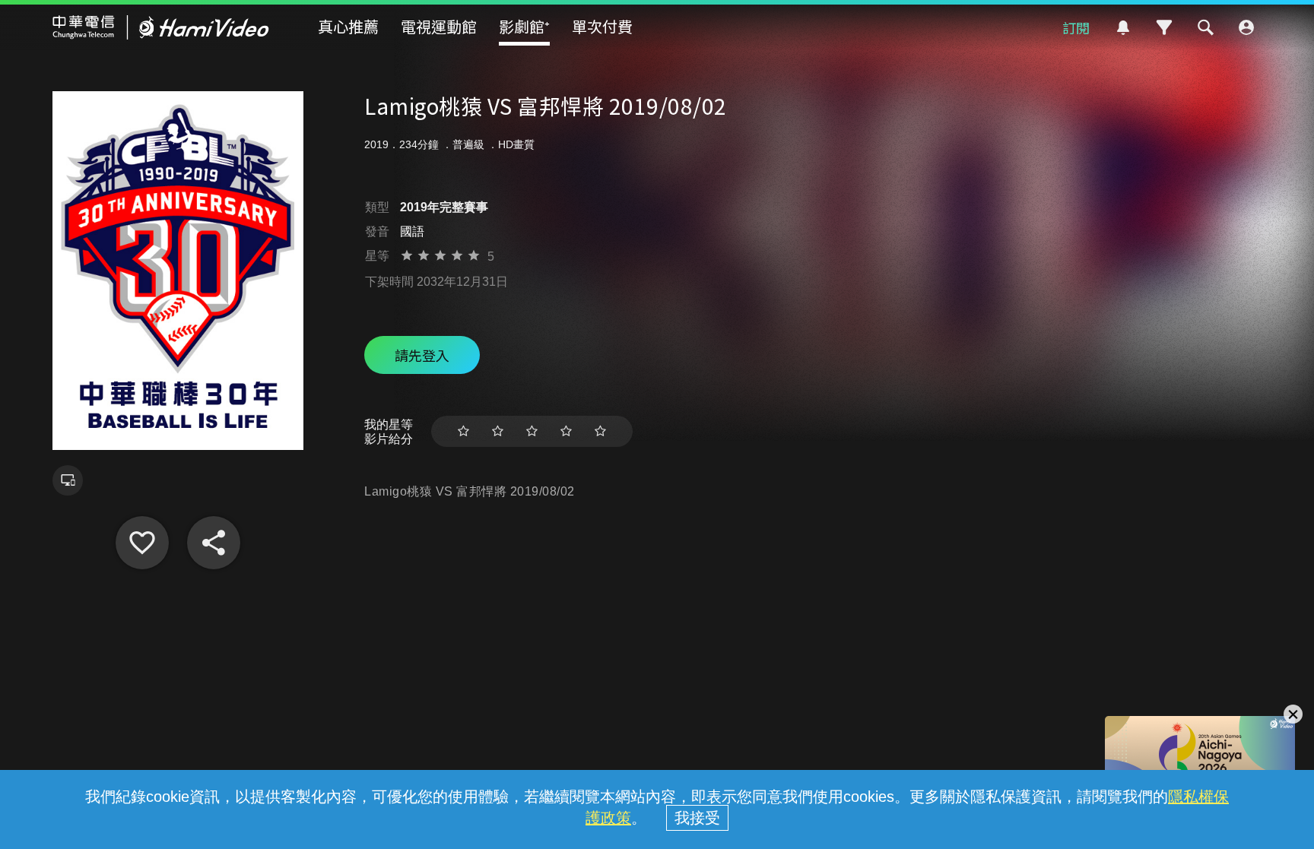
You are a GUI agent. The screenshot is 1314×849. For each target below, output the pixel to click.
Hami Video (160, 27)
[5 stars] (600, 431)
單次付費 (602, 26)
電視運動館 (439, 26)
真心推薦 (348, 26)
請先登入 (422, 355)
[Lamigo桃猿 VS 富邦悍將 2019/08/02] (142, 542)
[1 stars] (463, 431)
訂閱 (1076, 27)
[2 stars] (498, 431)
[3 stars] (532, 431)
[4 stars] (566, 431)
